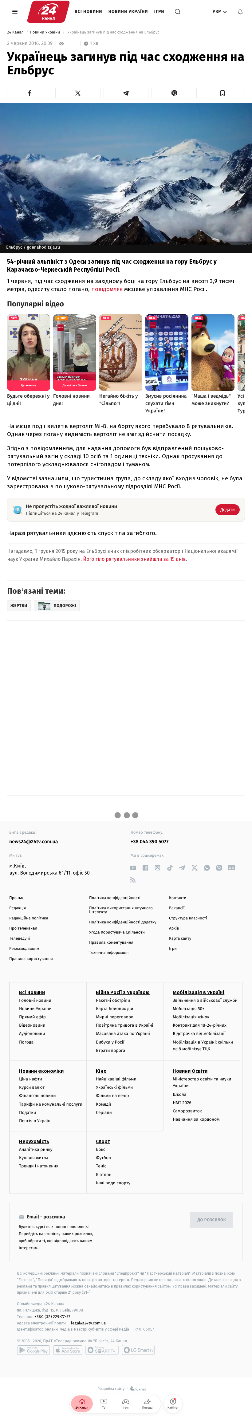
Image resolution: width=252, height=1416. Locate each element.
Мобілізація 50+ (188, 1008)
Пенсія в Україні (35, 1120)
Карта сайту (180, 939)
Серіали (104, 1112)
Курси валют (32, 1087)
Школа (179, 1094)
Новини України (128, 11)
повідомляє (107, 289)
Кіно (101, 1071)
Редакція (17, 908)
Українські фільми (114, 1087)
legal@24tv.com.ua (88, 1323)
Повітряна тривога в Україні (124, 1025)
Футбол (103, 1157)
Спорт (103, 1141)
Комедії (103, 1104)
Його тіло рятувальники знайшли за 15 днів (134, 559)
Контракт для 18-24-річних (199, 1025)
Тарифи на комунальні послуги (50, 1104)
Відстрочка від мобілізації (199, 1033)
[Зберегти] (222, 93)
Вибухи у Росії (110, 1042)
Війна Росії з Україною (123, 992)
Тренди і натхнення (38, 1166)
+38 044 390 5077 (149, 842)
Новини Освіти (190, 1071)
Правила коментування (111, 943)
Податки (27, 1112)
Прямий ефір (32, 1017)
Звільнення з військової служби (205, 1000)
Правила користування (31, 959)
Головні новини (35, 1000)
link (133, 867)
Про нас (16, 898)
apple (67, 1350)
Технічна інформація (108, 953)
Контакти (177, 898)
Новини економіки (41, 1071)
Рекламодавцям (24, 949)
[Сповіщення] (240, 11)
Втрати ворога (110, 1050)
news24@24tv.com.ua (33, 842)
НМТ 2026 (182, 1102)
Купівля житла (33, 1157)
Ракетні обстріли (113, 1000)
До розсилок (212, 1220)
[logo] (48, 11)
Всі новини (88, 11)
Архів (174, 928)
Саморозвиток (187, 1111)
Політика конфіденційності (114, 898)
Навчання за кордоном (196, 1119)
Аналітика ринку (35, 1149)
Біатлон (104, 1174)
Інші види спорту (113, 1183)
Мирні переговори (114, 1017)
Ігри (159, 11)
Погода (26, 1042)
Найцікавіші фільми (116, 1079)
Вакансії (176, 908)
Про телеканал (23, 928)
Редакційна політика (28, 918)
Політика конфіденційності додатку (122, 922)
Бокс (100, 1149)
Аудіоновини (32, 1033)
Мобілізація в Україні (198, 992)
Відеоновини (32, 1025)
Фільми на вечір (112, 1095)
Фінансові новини (37, 1095)
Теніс (101, 1166)
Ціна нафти (30, 1079)
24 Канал (16, 32)
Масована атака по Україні (123, 1033)
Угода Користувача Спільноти (117, 932)
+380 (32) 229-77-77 (52, 1316)
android (33, 1350)
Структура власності (188, 918)
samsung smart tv (138, 1350)
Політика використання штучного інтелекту (121, 910)
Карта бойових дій (114, 1008)
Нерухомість (34, 1141)
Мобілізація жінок (191, 1017)
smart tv (102, 1350)
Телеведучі (19, 939)
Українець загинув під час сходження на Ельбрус (113, 32)
